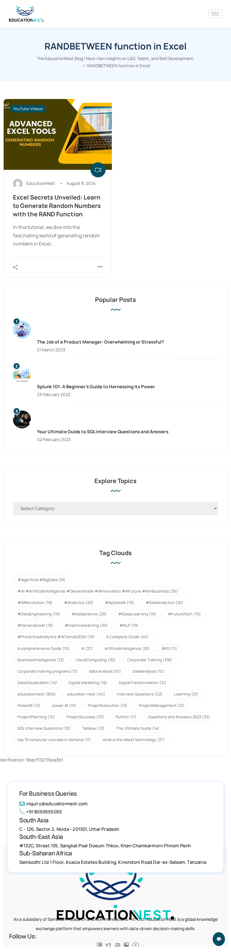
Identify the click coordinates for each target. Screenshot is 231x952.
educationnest (36, 694)
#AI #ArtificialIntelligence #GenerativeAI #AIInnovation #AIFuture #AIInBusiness (97, 591)
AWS (169, 648)
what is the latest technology (134, 739)
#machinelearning (86, 625)
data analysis (105, 671)
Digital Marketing (88, 682)
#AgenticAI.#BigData (41, 579)
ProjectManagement (162, 705)
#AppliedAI (119, 602)
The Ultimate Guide (137, 728)
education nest (86, 694)
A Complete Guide (127, 636)
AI (87, 648)
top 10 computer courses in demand (54, 739)
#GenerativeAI (35, 625)
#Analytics (79, 602)
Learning (186, 694)
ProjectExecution (108, 705)
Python (126, 716)
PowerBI (29, 705)
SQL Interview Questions (44, 728)
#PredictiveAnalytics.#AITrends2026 (56, 636)
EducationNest (40, 183)
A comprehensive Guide (43, 648)
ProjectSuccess (85, 716)
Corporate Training (149, 659)
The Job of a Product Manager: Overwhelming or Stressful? (100, 342)
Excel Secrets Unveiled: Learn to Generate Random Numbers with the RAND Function (57, 205)
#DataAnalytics (164, 602)
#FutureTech (184, 614)
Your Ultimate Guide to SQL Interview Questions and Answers (102, 431)
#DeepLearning (137, 614)
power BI (64, 705)
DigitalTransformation (143, 682)
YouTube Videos (28, 108)
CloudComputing (95, 659)
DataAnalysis (149, 671)
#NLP (129, 625)
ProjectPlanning (36, 716)
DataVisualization (37, 682)
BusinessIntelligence (40, 659)
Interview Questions (140, 694)
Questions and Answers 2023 (179, 716)
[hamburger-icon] (215, 13)
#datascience (89, 614)
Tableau (93, 728)
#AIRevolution (35, 602)
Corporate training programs (47, 671)
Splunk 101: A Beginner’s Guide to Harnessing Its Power (96, 386)
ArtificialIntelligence (127, 648)
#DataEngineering (38, 614)
